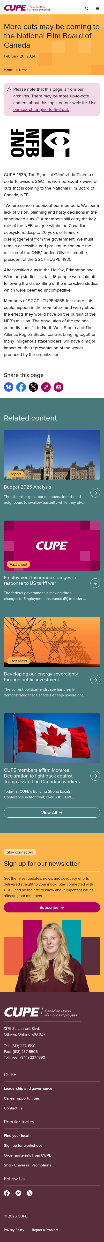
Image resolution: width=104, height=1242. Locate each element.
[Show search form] (87, 8)
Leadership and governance (28, 1088)
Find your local (16, 1135)
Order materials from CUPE (27, 1155)
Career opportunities (22, 1098)
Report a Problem (45, 1229)
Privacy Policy (14, 1229)
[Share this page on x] (33, 387)
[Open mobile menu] (97, 8)
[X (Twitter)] (29, 1192)
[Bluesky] (18, 1192)
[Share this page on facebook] (21, 387)
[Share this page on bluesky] (8, 387)
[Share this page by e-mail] (58, 387)
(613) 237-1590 (24, 1045)
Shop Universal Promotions (27, 1165)
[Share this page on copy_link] (46, 387)
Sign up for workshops (23, 1145)
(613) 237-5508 (25, 1051)
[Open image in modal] (52, 144)
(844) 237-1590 (32, 1057)
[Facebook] (7, 1192)
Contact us (13, 1108)
